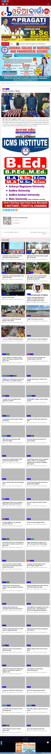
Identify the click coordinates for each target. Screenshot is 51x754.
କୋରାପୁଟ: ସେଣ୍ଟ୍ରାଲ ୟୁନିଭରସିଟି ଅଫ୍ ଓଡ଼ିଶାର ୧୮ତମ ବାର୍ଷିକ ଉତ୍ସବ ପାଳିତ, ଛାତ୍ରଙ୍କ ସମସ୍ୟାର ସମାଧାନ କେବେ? (36, 299)
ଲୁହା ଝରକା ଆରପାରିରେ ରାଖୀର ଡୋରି (35, 729)
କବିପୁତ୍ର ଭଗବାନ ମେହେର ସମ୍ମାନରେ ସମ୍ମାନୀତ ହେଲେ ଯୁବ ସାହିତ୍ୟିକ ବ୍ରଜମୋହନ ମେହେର (12, 587)
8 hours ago (30, 302)
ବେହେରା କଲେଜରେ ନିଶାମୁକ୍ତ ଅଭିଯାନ (36, 522)
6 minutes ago (7, 259)
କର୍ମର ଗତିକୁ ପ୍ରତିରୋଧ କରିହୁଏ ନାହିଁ (12, 232)
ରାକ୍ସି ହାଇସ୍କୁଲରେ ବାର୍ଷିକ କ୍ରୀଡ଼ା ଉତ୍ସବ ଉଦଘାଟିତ (38, 233)
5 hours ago (30, 259)
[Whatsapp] (3, 210)
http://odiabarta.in (16, 223)
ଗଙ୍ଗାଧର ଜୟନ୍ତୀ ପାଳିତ (8, 297)
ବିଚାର (28, 272)
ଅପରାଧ (28, 560)
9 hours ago (30, 321)
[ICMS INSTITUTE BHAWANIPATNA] (25, 138)
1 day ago (6, 402)
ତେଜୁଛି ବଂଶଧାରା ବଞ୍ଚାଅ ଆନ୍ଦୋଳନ (35, 319)
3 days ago (30, 589)
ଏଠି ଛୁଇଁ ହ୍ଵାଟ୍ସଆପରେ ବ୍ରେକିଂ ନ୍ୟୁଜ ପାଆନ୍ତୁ (21, 753)
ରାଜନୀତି (8, 415)
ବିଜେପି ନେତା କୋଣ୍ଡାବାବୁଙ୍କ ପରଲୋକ (36, 690)
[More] (16, 210)
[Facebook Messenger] (9, 210)
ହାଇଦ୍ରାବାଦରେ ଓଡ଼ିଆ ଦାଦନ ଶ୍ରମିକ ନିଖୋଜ (12, 690)
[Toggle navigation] (6, 4)
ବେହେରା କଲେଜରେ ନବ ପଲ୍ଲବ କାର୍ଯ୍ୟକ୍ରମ (37, 339)
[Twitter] (11, 210)
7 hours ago (6, 299)
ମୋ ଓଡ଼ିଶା (4, 252)
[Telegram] (14, 210)
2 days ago (6, 442)
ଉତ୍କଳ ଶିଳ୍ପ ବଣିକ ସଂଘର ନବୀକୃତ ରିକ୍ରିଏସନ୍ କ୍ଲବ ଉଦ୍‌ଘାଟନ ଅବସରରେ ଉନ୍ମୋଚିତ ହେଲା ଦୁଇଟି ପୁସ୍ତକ (13, 544)
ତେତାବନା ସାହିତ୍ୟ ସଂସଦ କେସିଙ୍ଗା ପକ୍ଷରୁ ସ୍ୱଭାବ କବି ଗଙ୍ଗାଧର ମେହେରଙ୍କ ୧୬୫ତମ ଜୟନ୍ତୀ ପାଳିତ (12, 359)
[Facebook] (6, 210)
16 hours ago (6, 382)
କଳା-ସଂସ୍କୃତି (4, 375)
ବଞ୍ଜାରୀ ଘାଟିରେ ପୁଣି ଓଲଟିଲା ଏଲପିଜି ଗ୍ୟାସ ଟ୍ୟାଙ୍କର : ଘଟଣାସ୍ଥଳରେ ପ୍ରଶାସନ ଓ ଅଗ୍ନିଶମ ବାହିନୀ (12, 670)
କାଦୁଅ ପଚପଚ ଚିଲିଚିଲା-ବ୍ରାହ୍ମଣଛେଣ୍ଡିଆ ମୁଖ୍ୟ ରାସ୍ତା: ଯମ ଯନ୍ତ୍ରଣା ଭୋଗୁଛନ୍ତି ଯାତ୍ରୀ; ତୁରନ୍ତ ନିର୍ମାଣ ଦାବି (37, 277)
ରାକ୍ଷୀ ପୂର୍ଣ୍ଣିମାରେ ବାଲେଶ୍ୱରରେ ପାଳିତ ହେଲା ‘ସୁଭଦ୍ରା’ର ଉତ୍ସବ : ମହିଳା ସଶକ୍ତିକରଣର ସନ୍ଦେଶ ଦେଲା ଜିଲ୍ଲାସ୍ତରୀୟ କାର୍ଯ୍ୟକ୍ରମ (38, 608)
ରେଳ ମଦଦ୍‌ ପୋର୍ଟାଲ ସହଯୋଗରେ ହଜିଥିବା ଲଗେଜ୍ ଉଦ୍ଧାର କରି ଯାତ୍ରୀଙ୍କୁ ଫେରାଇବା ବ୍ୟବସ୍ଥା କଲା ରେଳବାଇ (12, 565)
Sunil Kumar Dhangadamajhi (19, 217)
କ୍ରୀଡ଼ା (4, 395)
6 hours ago (6, 279)
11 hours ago (31, 361)
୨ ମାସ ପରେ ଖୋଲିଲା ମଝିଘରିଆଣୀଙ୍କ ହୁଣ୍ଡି (12, 339)
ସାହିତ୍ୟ (8, 252)
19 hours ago (31, 382)
